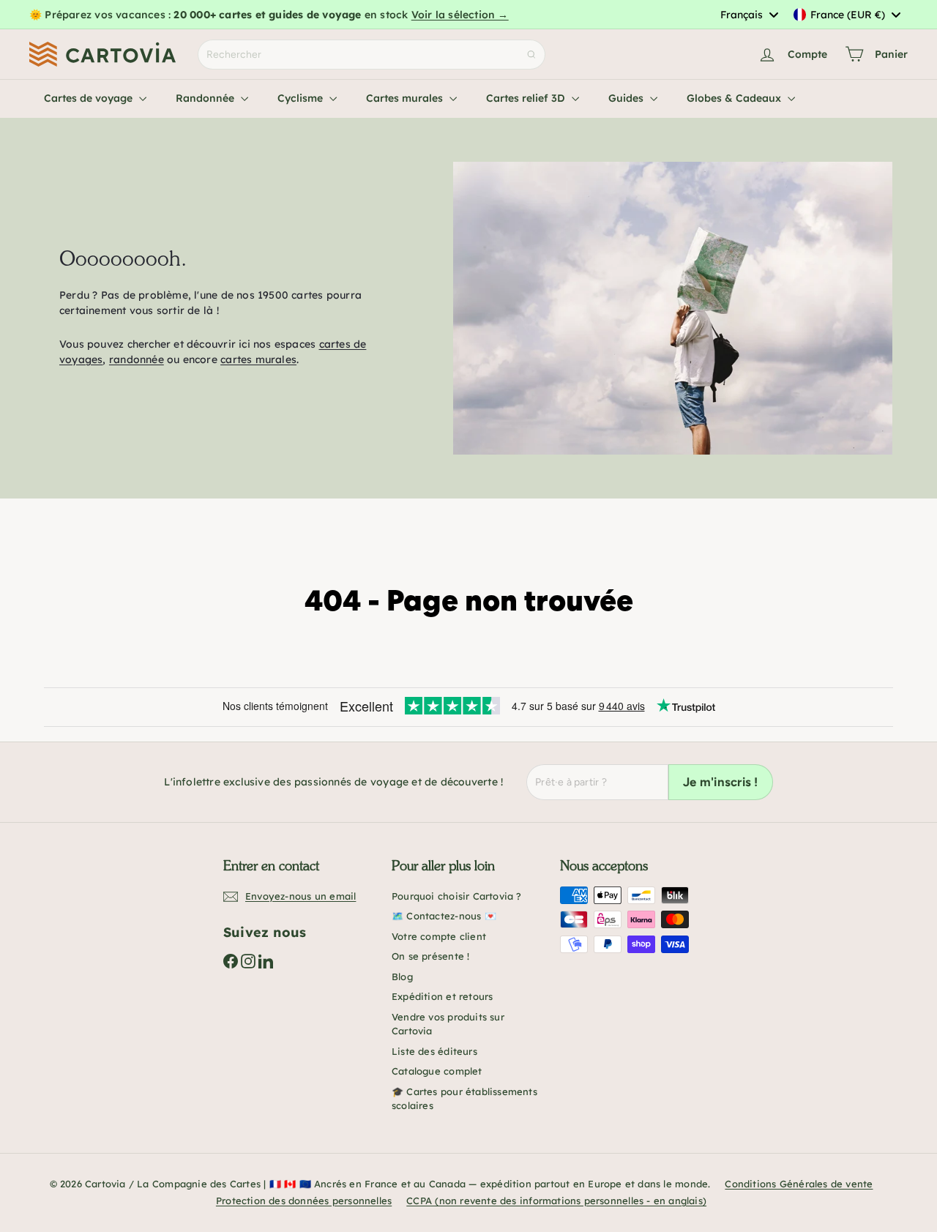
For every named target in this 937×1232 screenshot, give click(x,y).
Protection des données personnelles (304, 1200)
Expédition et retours (442, 996)
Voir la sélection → (460, 14)
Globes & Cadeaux (735, 98)
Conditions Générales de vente (799, 1184)
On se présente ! (430, 956)
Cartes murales (406, 98)
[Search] (531, 55)
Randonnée (206, 98)
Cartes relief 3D (527, 98)
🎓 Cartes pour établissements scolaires (464, 1099)
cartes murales (258, 359)
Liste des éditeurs (434, 1051)
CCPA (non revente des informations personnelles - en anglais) (556, 1200)
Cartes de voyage (89, 98)
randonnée (136, 359)
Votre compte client (439, 936)
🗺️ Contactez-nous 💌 (444, 916)
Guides (627, 98)
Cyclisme (301, 98)
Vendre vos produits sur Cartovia (448, 1024)
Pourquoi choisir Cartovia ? (457, 896)
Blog (402, 976)
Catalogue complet (437, 1071)
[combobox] (748, 14)
